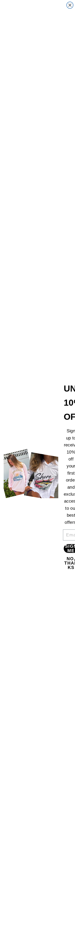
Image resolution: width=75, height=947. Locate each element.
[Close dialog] (70, 5)
